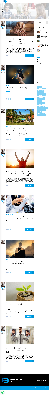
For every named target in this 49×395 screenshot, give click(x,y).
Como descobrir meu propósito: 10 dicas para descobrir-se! (19, 262)
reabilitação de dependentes (42, 108)
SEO (40, 111)
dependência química (41, 97)
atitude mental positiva (41, 88)
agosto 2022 (39, 70)
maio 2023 (38, 61)
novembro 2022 (39, 65)
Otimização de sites (41, 106)
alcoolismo (40, 86)
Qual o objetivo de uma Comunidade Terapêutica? (16, 129)
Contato (27, 388)
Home (2, 9)
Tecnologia (9, 214)
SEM (38, 111)
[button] (2, 392)
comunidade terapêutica (42, 95)
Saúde (8, 37)
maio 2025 (38, 59)
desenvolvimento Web (41, 99)
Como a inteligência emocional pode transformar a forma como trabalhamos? (19, 350)
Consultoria (37, 387)
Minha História (31, 387)
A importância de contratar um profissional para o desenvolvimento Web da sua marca (20, 219)
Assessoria (41, 387)
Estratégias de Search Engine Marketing (17, 89)
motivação (39, 104)
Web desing (43, 115)
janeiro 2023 (39, 63)
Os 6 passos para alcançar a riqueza (17, 305)
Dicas (8, 85)
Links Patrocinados (41, 102)
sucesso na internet (41, 113)
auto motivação (40, 90)
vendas (39, 115)
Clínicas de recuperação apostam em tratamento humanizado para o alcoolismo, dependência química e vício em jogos (19, 42)
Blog (8, 259)
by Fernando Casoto (3, 27)
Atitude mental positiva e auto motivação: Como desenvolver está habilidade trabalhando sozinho (20, 173)
